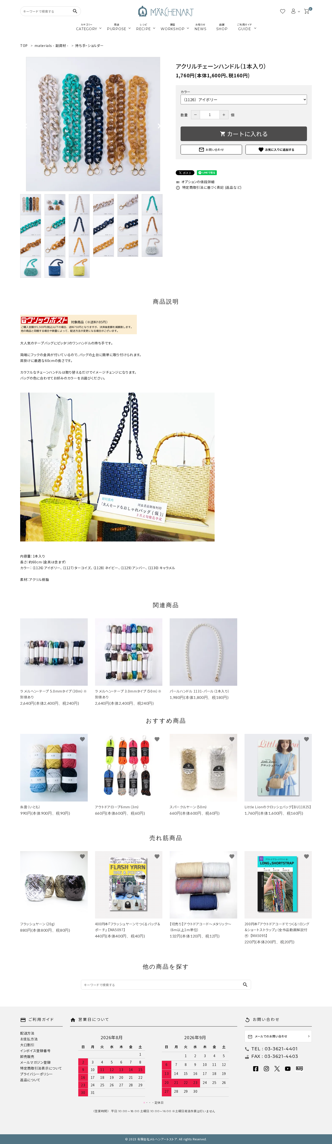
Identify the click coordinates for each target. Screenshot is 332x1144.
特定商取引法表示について (41, 1068)
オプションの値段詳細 (195, 181)
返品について (30, 1079)
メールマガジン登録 (35, 1062)
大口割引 (27, 1044)
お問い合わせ (211, 150)
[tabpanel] (93, 124)
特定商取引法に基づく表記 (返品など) (209, 187)
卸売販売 (27, 1056)
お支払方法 (29, 1038)
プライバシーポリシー (36, 1074)
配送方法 (27, 1033)
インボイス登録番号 (35, 1050)
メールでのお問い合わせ (268, 1036)
